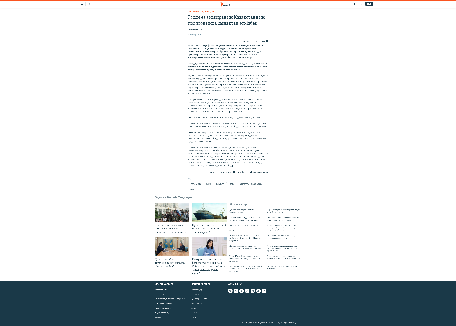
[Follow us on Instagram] (247, 291)
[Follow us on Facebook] (230, 291)
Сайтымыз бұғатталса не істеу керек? (170, 299)
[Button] (247, 41)
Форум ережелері (162, 313)
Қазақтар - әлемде (199, 299)
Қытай (194, 313)
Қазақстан (195, 294)
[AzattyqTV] (355, 4)
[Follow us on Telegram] (253, 291)
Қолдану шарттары (163, 308)
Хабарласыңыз (161, 290)
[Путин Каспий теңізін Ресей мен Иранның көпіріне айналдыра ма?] (209, 212)
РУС (362, 4)
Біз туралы (159, 294)
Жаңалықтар (196, 290)
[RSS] (258, 291)
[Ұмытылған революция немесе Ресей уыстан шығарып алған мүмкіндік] (172, 212)
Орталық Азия (197, 303)
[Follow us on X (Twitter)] (236, 291)
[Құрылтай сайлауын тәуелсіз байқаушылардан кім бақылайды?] (172, 246)
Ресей (193, 308)
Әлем (193, 317)
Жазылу (158, 317)
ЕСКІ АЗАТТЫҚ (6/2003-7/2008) (202, 12)
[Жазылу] (264, 291)
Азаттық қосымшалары (164, 303)
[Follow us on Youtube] (241, 291)
